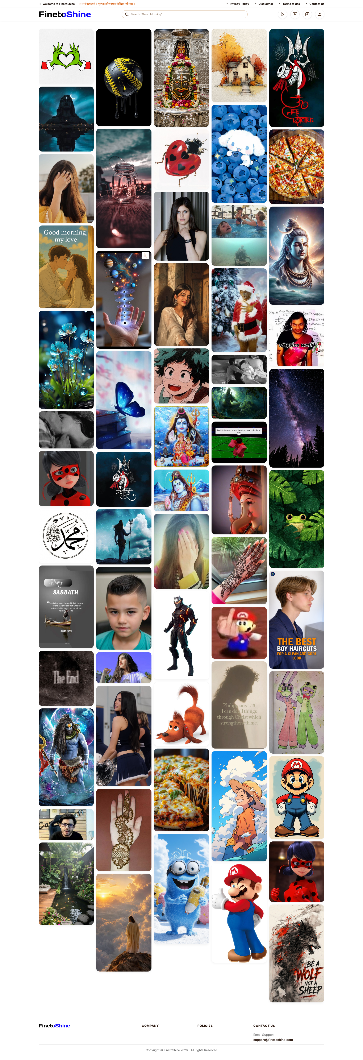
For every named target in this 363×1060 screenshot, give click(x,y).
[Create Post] (307, 14)
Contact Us (316, 3)
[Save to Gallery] (89, 41)
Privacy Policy (239, 3)
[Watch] (295, 14)
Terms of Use (291, 3)
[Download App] (282, 14)
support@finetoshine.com (273, 1040)
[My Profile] (319, 14)
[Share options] (89, 34)
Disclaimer (266, 3)
